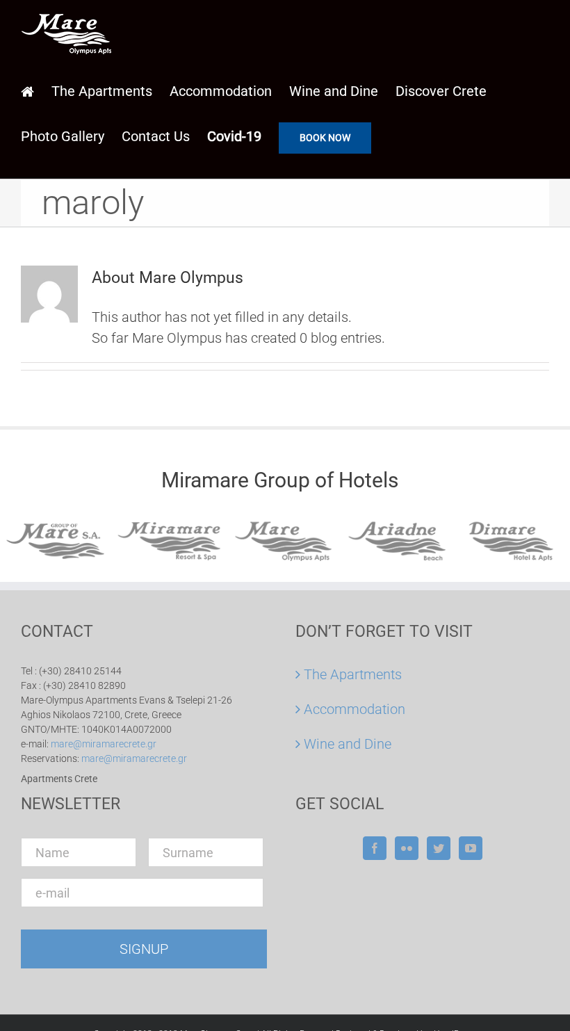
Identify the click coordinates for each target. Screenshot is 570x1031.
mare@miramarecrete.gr (103, 743)
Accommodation (354, 709)
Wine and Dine (347, 744)
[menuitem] (36, 90)
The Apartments (353, 674)
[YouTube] (470, 848)
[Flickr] (406, 848)
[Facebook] (374, 848)
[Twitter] (438, 848)
